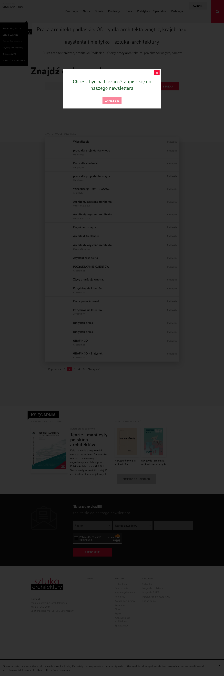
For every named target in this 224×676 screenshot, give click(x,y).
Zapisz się (112, 100)
